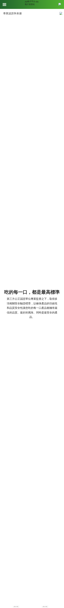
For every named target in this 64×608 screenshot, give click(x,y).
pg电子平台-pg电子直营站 (31, 3)
